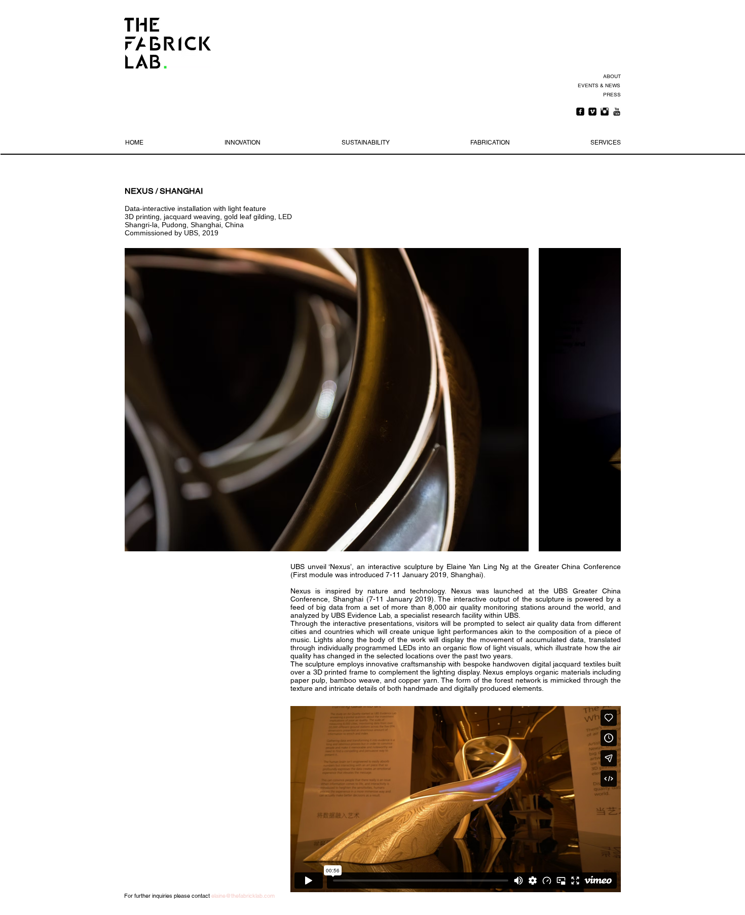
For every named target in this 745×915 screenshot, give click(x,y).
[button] (327, 399)
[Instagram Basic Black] (605, 112)
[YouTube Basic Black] (617, 112)
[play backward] (137, 399)
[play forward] (608, 399)
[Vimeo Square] (592, 112)
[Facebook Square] (580, 112)
